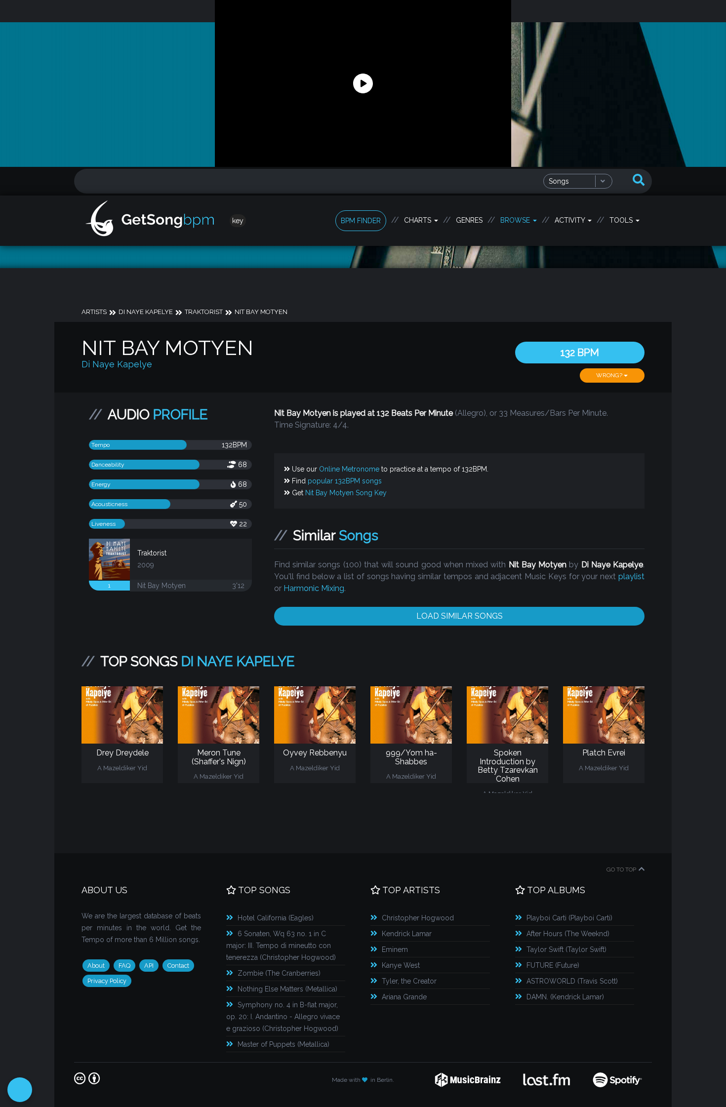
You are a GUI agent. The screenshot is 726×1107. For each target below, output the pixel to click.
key (237, 221)
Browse (516, 220)
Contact (178, 965)
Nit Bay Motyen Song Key (346, 493)
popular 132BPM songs (345, 481)
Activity (571, 220)
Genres (469, 220)
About (96, 965)
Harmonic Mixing (313, 588)
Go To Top (621, 869)
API (149, 965)
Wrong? (610, 375)
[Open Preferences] (19, 1089)
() (276, 918)
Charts (418, 220)
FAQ (124, 965)
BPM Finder (361, 221)
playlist (631, 576)
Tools (622, 220)
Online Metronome (349, 469)
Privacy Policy (106, 981)
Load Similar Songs (459, 616)
